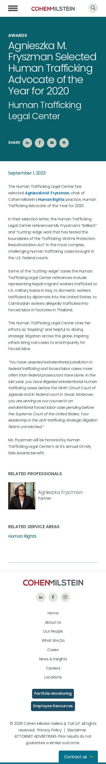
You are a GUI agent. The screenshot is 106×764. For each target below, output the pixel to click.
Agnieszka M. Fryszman (47, 193)
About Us (53, 622)
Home (53, 613)
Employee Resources (53, 706)
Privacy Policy (49, 730)
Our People (53, 631)
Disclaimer (76, 730)
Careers (53, 668)
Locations (53, 677)
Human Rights (51, 199)
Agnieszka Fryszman (60, 492)
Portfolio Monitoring (53, 693)
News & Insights (53, 659)
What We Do (53, 640)
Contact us (75, 757)
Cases (52, 649)
